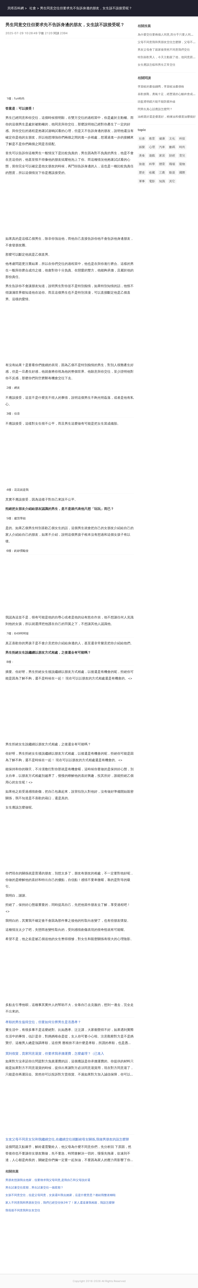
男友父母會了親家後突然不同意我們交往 (164, 49)
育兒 (182, 155)
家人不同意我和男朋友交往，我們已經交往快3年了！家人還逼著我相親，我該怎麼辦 (60, 1202)
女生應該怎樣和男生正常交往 (156, 64)
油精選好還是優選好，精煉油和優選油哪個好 (167, 116)
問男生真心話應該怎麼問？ (155, 109)
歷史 (142, 172)
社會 (32, 8)
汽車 (162, 147)
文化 (172, 138)
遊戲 (152, 155)
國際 (182, 172)
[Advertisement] (69, 65)
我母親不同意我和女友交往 (22, 1210)
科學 (152, 164)
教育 (152, 138)
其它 (172, 181)
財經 (172, 155)
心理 (152, 147)
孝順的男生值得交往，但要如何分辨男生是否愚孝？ (43, 1022)
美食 (142, 155)
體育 (162, 164)
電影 (152, 181)
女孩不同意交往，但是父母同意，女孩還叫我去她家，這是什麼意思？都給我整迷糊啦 (60, 1195)
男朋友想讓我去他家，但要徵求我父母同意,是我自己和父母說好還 (47, 1180)
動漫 (172, 172)
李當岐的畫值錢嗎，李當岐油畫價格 (161, 86)
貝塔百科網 (15, 8)
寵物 (182, 164)
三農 (162, 172)
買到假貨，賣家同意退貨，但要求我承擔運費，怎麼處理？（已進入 (54, 1053)
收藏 (152, 172)
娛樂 (142, 147)
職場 (172, 164)
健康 (162, 138)
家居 (162, 155)
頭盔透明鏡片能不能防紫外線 (156, 101)
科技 (182, 138)
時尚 (182, 147)
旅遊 (142, 164)
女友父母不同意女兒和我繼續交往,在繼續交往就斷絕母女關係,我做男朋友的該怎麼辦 (67, 1139)
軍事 (142, 181)
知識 (162, 181)
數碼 (172, 147)
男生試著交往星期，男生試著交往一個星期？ (34, 1187)
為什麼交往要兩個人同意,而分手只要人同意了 (167, 34)
